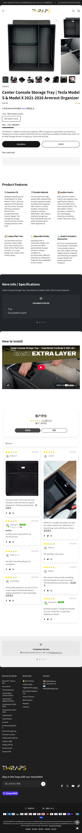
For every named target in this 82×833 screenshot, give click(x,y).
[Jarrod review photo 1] (60, 490)
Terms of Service (28, 697)
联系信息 (53, 829)
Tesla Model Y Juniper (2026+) (7, 694)
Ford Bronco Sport (8, 735)
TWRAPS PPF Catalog (30, 688)
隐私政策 (34, 829)
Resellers (26, 703)
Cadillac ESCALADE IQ (9, 738)
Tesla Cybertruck (8, 690)
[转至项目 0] (5, 79)
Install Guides (27, 684)
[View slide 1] (37, 322)
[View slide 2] (39, 322)
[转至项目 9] (72, 79)
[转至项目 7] (63, 79)
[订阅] (43, 784)
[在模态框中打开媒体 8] (56, 20)
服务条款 (41, 829)
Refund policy (27, 700)
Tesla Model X (7, 719)
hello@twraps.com (55, 652)
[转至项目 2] (22, 79)
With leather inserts (11, 119)
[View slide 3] (42, 322)
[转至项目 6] (55, 79)
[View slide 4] (45, 322)
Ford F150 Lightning (9, 731)
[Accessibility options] (77, 822)
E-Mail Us (26, 707)
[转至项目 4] (38, 79)
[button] (6, 513)
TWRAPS (5, 86)
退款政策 (28, 829)
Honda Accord (7, 748)
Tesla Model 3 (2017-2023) (9, 711)
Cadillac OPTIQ (7, 745)
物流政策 (47, 829)
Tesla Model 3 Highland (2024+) (8, 700)
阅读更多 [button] (47, 530)
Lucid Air (5, 722)
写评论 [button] (27, 430)
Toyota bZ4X (6, 752)
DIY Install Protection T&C (30, 692)
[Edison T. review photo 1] (22, 478)
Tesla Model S (7, 715)
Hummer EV (6, 686)
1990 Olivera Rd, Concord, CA (49, 682)
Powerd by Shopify (55, 825)
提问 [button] (54, 430)
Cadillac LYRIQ (7, 741)
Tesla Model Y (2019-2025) (9, 705)
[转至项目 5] (47, 79)
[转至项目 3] (30, 79)
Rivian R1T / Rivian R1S (8, 682)
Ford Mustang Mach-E (9, 727)
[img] (11, 452)
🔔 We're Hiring (28, 681)
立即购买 (61, 144)
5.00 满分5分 (46, 420)
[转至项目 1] (13, 79)
